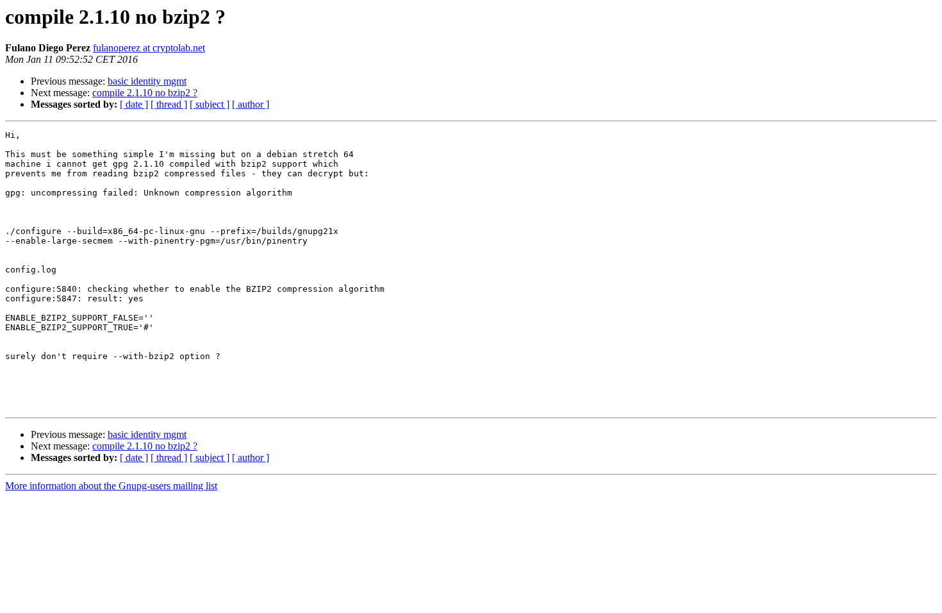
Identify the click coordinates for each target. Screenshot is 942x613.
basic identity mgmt (147, 81)
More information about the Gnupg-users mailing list (111, 485)
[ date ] (134, 104)
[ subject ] (209, 104)
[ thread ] (169, 104)
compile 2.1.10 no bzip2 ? (144, 92)
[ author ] (250, 104)
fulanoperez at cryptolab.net (149, 47)
